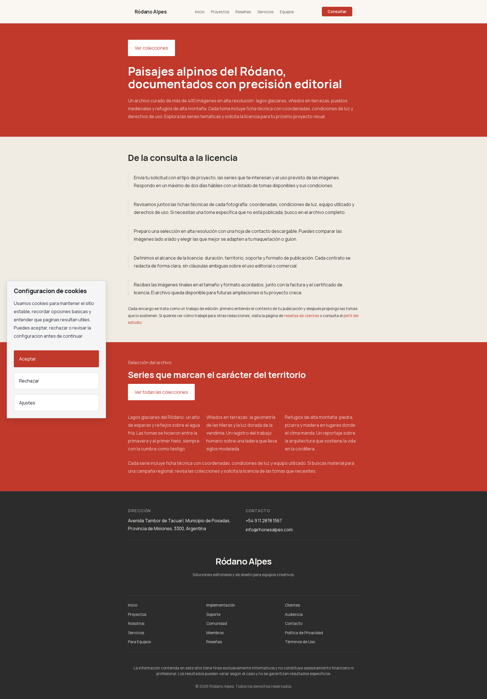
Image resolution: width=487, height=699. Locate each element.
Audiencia (294, 614)
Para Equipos (139, 641)
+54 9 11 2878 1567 (264, 520)
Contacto (293, 623)
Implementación (220, 605)
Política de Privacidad (304, 632)
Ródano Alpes (151, 11)
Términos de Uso (300, 641)
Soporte (213, 614)
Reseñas (243, 11)
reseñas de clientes (301, 315)
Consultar (337, 11)
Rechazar (29, 381)
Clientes (292, 605)
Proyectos (220, 11)
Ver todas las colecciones (161, 392)
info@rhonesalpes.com (269, 530)
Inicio (199, 11)
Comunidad (216, 623)
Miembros (214, 632)
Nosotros (136, 623)
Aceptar (27, 359)
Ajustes (27, 403)
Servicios (265, 11)
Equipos (287, 11)
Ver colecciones (151, 48)
